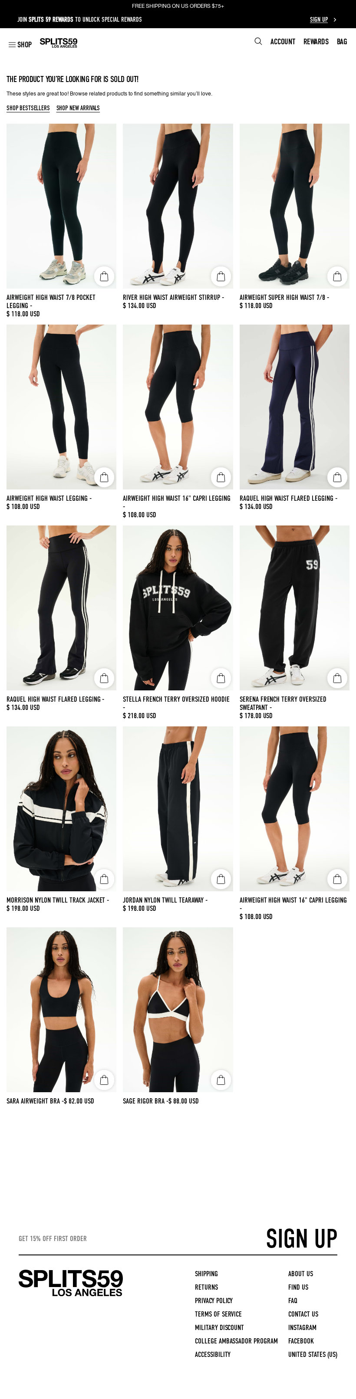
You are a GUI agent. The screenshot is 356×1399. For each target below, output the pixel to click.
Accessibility (213, 1354)
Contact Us (303, 1314)
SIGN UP (301, 1239)
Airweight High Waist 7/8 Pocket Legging (51, 301)
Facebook (301, 1341)
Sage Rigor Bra (145, 1101)
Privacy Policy (214, 1301)
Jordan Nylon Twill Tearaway (165, 900)
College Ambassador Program (236, 1341)
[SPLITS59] (71, 1294)
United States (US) (312, 1354)
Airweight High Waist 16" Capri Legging (176, 502)
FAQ (292, 1301)
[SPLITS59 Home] (58, 43)
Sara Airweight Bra (35, 1101)
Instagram (302, 1327)
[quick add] (104, 276)
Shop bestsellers (28, 108)
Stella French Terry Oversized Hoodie (176, 703)
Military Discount (219, 1327)
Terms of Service (218, 1314)
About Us (300, 1274)
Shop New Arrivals (78, 108)
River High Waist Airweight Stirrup (173, 297)
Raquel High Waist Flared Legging (288, 498)
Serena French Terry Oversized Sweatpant (283, 703)
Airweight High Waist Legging (49, 498)
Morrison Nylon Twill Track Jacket (58, 900)
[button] (20, 44)
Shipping (206, 1274)
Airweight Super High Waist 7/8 (285, 297)
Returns (206, 1287)
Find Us (298, 1287)
